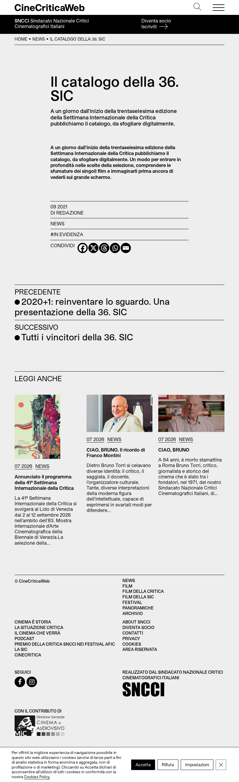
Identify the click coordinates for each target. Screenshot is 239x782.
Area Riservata (139, 649)
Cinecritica (28, 654)
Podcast (24, 638)
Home (21, 38)
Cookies (131, 644)
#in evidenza (66, 234)
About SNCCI (136, 621)
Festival (132, 602)
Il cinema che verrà (37, 633)
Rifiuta (168, 764)
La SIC (21, 649)
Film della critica (143, 591)
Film (127, 586)
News (38, 38)
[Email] (126, 248)
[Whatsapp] (115, 248)
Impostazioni (197, 764)
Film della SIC (138, 596)
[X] (93, 248)
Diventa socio (156, 23)
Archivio (132, 613)
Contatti (132, 633)
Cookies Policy (37, 776)
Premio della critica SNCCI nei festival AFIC (65, 644)
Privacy (131, 638)
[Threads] (104, 248)
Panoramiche (138, 607)
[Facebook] (83, 248)
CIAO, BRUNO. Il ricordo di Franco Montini (116, 452)
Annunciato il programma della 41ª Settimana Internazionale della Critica (44, 482)
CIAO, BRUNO (173, 449)
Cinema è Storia (33, 621)
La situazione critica (39, 627)
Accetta (143, 764)
